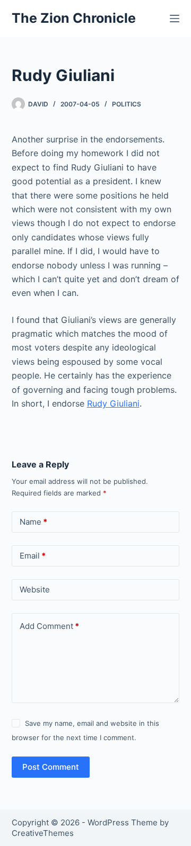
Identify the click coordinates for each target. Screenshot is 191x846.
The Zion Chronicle (74, 18)
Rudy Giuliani (113, 403)
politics (126, 104)
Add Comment (49, 626)
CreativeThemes (43, 833)
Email (33, 556)
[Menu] (174, 18)
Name (33, 522)
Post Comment (50, 767)
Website (35, 589)
